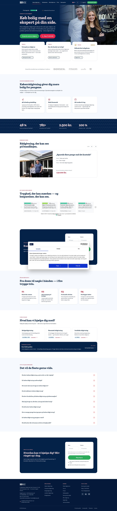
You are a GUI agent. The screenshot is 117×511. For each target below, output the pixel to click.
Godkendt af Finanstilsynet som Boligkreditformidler (27, 501)
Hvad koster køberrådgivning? (31, 407)
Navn (69, 237)
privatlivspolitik (81, 453)
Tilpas (57, 265)
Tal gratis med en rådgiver (29, 36)
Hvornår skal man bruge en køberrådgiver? (35, 386)
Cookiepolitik (84, 508)
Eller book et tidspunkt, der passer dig (77, 464)
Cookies (95, 508)
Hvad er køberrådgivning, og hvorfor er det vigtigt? (38, 375)
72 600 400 (31, 494)
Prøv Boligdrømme (85, 490)
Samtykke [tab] (38, 248)
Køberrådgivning (35, 2)
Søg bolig (65, 500)
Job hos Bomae (66, 502)
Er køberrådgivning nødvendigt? (32, 380)
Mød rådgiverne (52, 2)
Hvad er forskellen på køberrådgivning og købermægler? (39, 396)
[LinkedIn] (86, 494)
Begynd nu (77, 57)
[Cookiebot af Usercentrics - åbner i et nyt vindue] (81, 244)
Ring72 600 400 (48, 36)
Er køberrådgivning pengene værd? (33, 417)
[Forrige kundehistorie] (91, 146)
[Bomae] (23, 2)
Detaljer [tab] (58, 248)
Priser (58, 2)
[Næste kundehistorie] (95, 146)
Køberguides (63, 2)
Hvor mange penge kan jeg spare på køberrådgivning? (38, 412)
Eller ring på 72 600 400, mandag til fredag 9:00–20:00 (79, 462)
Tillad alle (78, 265)
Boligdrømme (45, 2)
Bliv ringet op (66, 497)
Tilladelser (91, 508)
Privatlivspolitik (78, 508)
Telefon (81, 237)
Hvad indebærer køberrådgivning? (32, 391)
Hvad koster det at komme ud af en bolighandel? (36, 423)
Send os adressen (53, 57)
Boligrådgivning (48, 490)
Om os (64, 488)
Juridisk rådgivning (49, 493)
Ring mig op (79, 457)
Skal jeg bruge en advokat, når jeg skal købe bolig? (37, 401)
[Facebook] (82, 494)
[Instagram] (89, 494)
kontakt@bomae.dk (35, 498)
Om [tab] (79, 248)
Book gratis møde (92, 2)
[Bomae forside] (31, 484)
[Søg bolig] (77, 2)
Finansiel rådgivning (49, 488)
